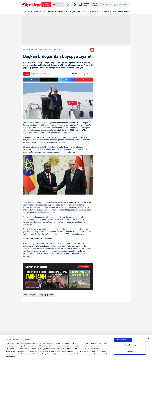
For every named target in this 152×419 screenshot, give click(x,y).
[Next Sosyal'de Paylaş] (106, 3)
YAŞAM (72, 12)
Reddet (130, 351)
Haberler (25, 49)
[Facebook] (108, 3)
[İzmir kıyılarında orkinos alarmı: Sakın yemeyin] (79, 279)
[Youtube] (117, 3)
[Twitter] (112, 3)
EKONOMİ (52, 12)
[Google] (86, 73)
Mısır (79, 202)
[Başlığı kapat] (148, 338)
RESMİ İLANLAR (124, 12)
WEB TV (95, 12)
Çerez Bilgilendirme (85, 354)
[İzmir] (68, 4)
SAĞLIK (60, 12)
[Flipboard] (103, 4)
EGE (101, 12)
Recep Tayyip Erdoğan (38, 122)
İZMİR (66, 12)
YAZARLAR (29, 12)
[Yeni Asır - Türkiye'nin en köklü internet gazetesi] (31, 5)
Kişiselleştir (128, 345)
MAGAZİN (80, 12)
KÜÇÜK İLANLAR (110, 12)
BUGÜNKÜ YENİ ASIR (46, 4)
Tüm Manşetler (83, 267)
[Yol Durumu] (75, 4)
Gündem (33, 49)
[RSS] (100, 3)
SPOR (45, 12)
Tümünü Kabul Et (123, 340)
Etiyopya (26, 125)
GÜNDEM (37, 12)
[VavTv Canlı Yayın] (123, 4)
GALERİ (88, 12)
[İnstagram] (114, 3)
